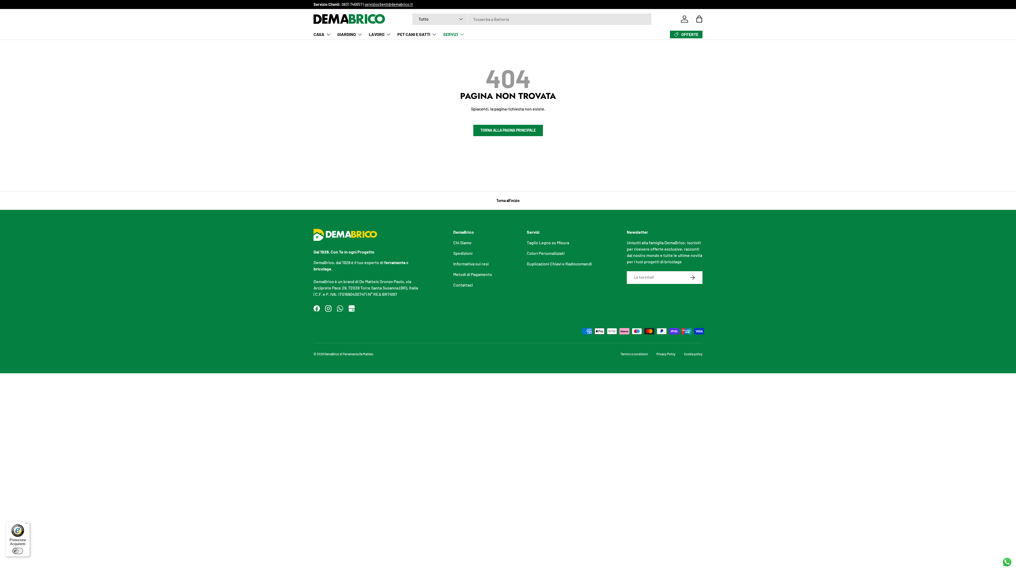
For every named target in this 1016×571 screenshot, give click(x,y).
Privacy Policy (665, 354)
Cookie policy (693, 354)
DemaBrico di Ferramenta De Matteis (348, 354)
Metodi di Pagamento (472, 274)
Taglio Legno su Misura (548, 242)
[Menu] (27, 524)
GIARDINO (346, 34)
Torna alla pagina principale (508, 130)
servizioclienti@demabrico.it (389, 4)
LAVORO (376, 34)
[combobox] (531, 19)
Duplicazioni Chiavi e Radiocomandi (559, 263)
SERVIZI (450, 34)
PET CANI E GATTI (413, 34)
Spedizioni (463, 253)
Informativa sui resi (471, 263)
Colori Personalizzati (546, 253)
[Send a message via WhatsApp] (1007, 562)
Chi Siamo (462, 242)
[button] (699, 19)
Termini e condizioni (634, 354)
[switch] (17, 551)
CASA (319, 34)
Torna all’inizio (508, 200)
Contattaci (463, 284)
